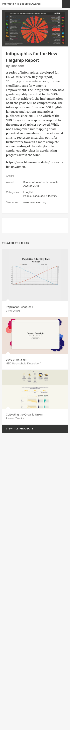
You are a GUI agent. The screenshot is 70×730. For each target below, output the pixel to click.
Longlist (28, 192)
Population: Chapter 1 (19, 307)
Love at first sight (16, 359)
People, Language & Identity (40, 196)
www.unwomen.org (34, 202)
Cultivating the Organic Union (24, 414)
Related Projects (15, 243)
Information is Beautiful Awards (21, 3)
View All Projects (18, 428)
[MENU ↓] (66, 4)
